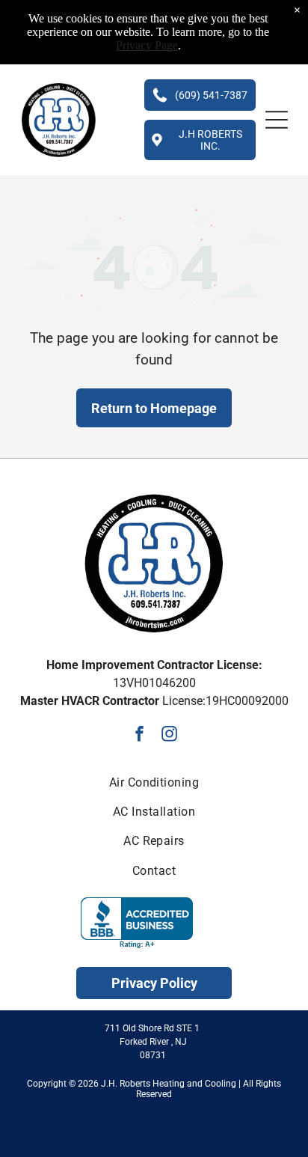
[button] (276, 120)
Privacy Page (147, 45)
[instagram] (169, 735)
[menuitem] (154, 781)
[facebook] (139, 735)
